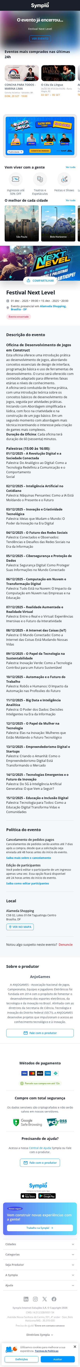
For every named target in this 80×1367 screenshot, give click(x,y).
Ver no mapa (22, 927)
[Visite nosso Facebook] (54, 1299)
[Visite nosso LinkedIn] (26, 1299)
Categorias (12, 1254)
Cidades (10, 1244)
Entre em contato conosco (49, 1325)
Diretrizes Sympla (38, 1335)
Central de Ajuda (40, 1148)
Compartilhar (43, 280)
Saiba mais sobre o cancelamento (28, 858)
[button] (11, 1350)
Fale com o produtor (43, 1033)
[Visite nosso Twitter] (44, 1299)
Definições (21, 1359)
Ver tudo (70, 167)
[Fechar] (75, 1346)
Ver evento (40, 38)
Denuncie (66, 945)
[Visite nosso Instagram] (35, 1299)
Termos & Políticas (46, 1351)
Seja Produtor (14, 1265)
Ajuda (9, 1285)
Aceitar (57, 1359)
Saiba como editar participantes (27, 883)
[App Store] (28, 1196)
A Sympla (11, 1275)
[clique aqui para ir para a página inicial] (40, 5)
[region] (40, 1354)
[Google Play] (47, 1196)
